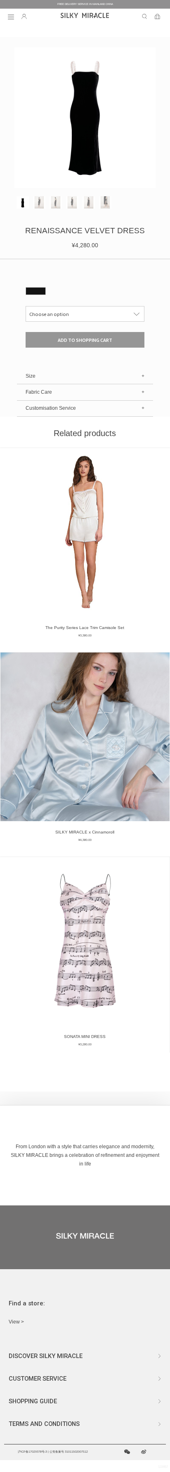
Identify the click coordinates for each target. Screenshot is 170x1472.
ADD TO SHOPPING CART (85, 340)
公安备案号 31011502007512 (69, 1451)
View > (16, 1322)
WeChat (127, 1452)
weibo (144, 1452)
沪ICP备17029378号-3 (32, 1451)
